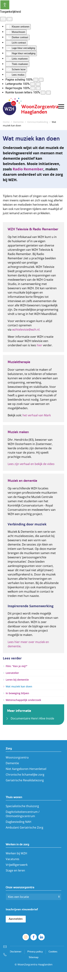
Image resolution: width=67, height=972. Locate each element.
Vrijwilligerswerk (17, 865)
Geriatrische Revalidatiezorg (25, 780)
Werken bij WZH (16, 853)
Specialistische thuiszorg (22, 806)
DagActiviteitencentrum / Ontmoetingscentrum (22, 814)
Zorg (9, 748)
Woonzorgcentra (17, 757)
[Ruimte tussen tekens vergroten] (48, 92)
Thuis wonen (14, 797)
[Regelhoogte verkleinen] (33, 88)
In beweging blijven (17, 693)
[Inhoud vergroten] (41, 80)
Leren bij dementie (17, 679)
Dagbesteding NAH (18, 822)
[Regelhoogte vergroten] (38, 88)
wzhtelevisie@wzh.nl (25, 329)
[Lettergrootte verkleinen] (32, 84)
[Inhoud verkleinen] (35, 80)
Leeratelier (12, 673)
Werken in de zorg (17, 844)
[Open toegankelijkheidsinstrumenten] (5, 5)
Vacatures (12, 859)
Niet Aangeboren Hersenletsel (26, 769)
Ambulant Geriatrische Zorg (24, 827)
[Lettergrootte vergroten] (38, 84)
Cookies (53, 951)
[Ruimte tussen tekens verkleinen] (43, 92)
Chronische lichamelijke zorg (25, 774)
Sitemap (33, 957)
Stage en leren (15, 870)
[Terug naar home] (30, 106)
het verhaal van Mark (37, 415)
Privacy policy (35, 951)
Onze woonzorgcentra (20, 887)
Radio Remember (28, 169)
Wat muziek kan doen (19, 686)
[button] (61, 106)
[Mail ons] (5, 946)
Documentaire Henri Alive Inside (32, 718)
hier (40, 345)
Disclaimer (15, 951)
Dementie (12, 763)
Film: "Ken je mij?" (16, 666)
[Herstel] (3, 19)
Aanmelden (16, 919)
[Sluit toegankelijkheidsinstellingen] (9, 19)
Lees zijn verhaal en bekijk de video (31, 464)
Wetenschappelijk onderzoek (23, 700)
